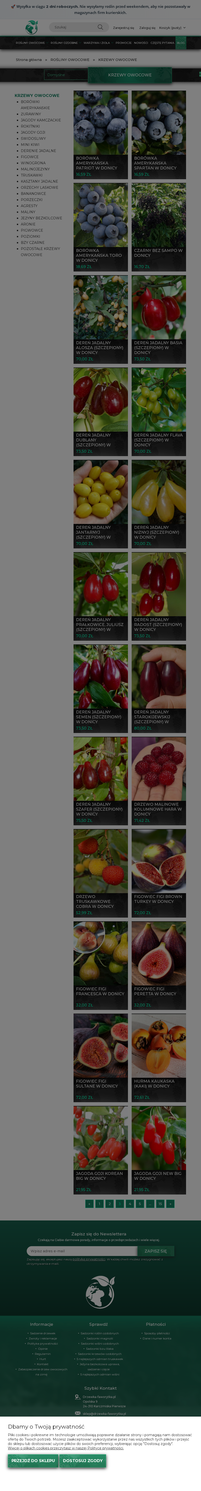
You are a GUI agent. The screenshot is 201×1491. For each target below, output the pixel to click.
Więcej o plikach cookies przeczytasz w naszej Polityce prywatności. (66, 1448)
